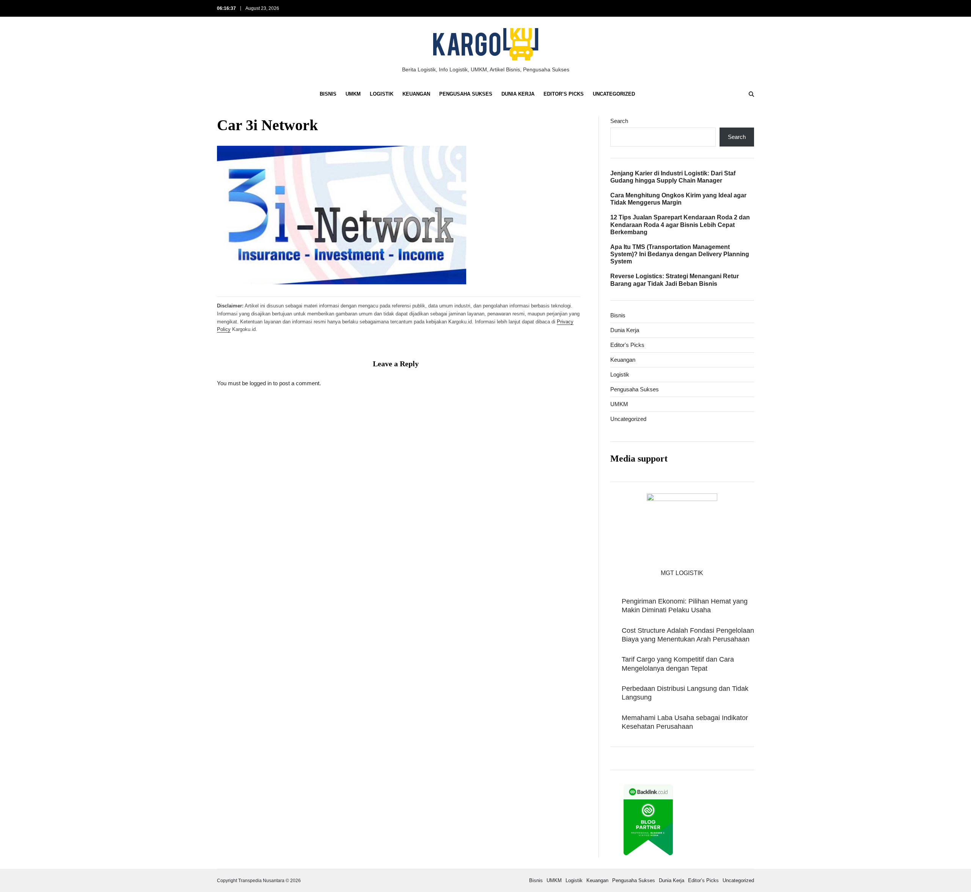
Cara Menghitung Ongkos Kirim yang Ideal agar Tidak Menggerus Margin (678, 199)
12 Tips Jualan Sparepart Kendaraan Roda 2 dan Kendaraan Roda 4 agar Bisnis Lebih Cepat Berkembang (680, 224)
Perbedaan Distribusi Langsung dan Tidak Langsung (685, 693)
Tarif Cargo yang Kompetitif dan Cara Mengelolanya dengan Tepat (678, 664)
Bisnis (328, 94)
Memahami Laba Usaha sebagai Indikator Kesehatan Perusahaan (685, 722)
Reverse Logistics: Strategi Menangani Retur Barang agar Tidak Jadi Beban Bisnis (674, 280)
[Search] (751, 94)
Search (619, 121)
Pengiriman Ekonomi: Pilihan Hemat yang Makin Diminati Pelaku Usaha (685, 605)
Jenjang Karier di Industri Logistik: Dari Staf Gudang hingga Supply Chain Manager (672, 177)
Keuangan (416, 94)
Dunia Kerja (517, 94)
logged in (261, 383)
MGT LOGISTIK (682, 573)
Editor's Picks (627, 345)
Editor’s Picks (564, 94)
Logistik (381, 94)
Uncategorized (614, 94)
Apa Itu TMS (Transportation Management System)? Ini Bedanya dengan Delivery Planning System (679, 254)
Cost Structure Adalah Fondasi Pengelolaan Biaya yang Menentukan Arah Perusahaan (688, 635)
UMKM (353, 94)
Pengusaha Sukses (465, 94)
